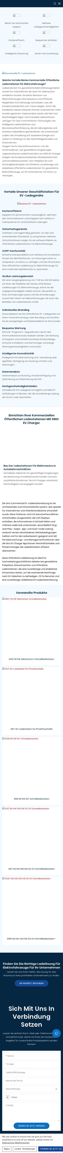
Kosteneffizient (12, 211)
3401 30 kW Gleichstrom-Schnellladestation (31, 659)
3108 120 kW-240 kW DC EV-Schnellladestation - (31, 938)
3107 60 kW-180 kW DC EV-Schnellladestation (31, 868)
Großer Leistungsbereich (17, 276)
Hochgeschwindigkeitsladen (19, 386)
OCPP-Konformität (13, 251)
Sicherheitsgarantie (14, 229)
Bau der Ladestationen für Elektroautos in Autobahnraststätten (30, 467)
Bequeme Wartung (14, 328)
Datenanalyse (11, 371)
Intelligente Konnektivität (18, 353)
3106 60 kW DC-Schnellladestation (31, 798)
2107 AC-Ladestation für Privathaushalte (32, 729)
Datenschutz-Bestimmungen (15, 1142)
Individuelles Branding (15, 310)
